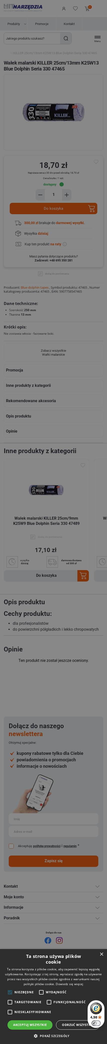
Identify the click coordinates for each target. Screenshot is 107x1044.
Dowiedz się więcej (69, 984)
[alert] (53, 522)
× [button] (101, 954)
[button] (53, 1035)
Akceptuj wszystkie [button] (30, 1025)
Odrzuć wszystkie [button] (77, 1025)
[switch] (96, 1023)
